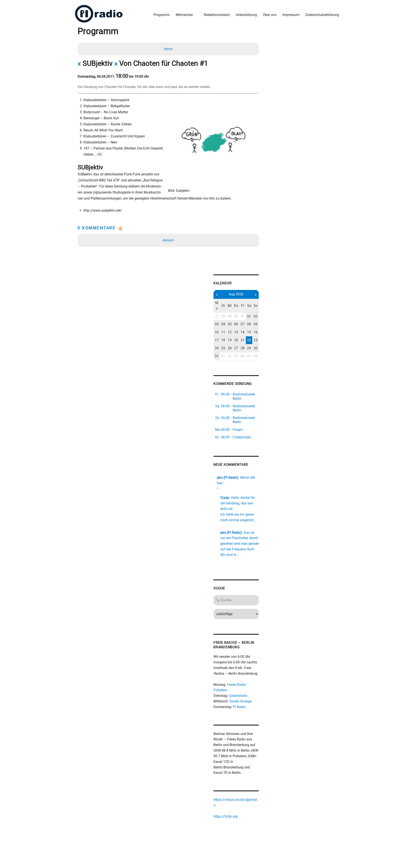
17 (217, 340)
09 (255, 324)
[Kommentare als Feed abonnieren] (168, 228)
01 (249, 316)
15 (249, 332)
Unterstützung (246, 15)
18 (223, 340)
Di (223, 306)
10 (217, 332)
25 (223, 348)
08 (249, 324)
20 (236, 340)
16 (255, 332)
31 (243, 316)
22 (249, 340)
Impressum (291, 15)
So (256, 306)
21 (243, 340)
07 (243, 324)
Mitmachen (184, 15)
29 (230, 316)
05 (230, 324)
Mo (216, 305)
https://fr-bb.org (225, 816)
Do (236, 306)
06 (236, 324)
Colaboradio (238, 696)
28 (223, 316)
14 (243, 332)
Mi (230, 306)
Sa (249, 306)
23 (255, 340)
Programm (162, 15)
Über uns (269, 15)
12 (230, 332)
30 (236, 316)
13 (236, 332)
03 (217, 324)
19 (230, 340)
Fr (242, 306)
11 (223, 332)
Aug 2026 (236, 294)
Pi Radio (239, 707)
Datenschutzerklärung (322, 15)
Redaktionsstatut (217, 15)
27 (217, 316)
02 (255, 316)
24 (217, 348)
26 (230, 348)
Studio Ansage (240, 701)
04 (223, 324)
